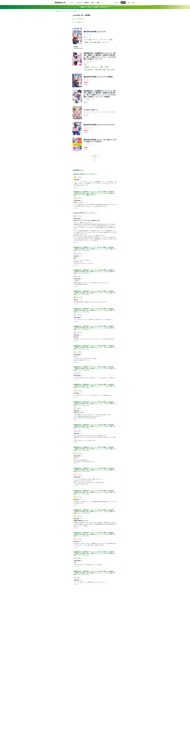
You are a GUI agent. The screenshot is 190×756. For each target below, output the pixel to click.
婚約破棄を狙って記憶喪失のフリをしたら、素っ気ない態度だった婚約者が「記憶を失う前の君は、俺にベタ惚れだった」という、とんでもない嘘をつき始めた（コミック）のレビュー (94, 249)
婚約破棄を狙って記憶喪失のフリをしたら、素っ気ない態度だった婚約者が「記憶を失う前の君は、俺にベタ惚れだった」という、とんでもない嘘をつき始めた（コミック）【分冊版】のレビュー (94, 193)
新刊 (93, 2)
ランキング (79, 2)
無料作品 (87, 2)
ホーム (71, 2)
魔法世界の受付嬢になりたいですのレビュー (85, 174)
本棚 (98, 2)
